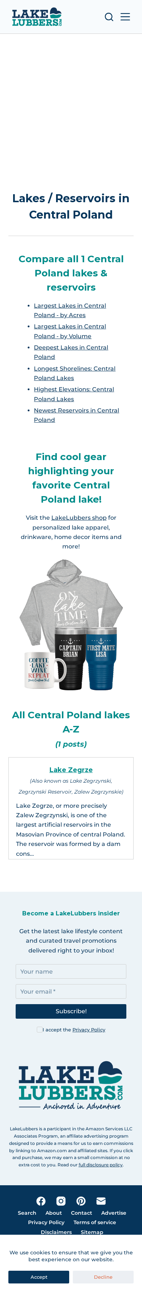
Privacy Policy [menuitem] (46, 1222)
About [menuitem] (54, 1212)
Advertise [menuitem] (113, 1212)
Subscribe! (71, 1011)
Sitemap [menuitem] (92, 1232)
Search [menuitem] (27, 1212)
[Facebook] (41, 1201)
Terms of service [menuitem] (95, 1222)
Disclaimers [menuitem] (56, 1232)
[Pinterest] (81, 1201)
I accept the (74, 1030)
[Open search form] (109, 17)
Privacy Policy (88, 1030)
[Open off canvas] (125, 16)
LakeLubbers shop (79, 517)
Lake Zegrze (71, 770)
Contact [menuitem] (81, 1212)
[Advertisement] (71, 114)
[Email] (101, 1201)
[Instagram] (61, 1201)
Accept (39, 1277)
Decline (103, 1277)
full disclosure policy (101, 1164)
